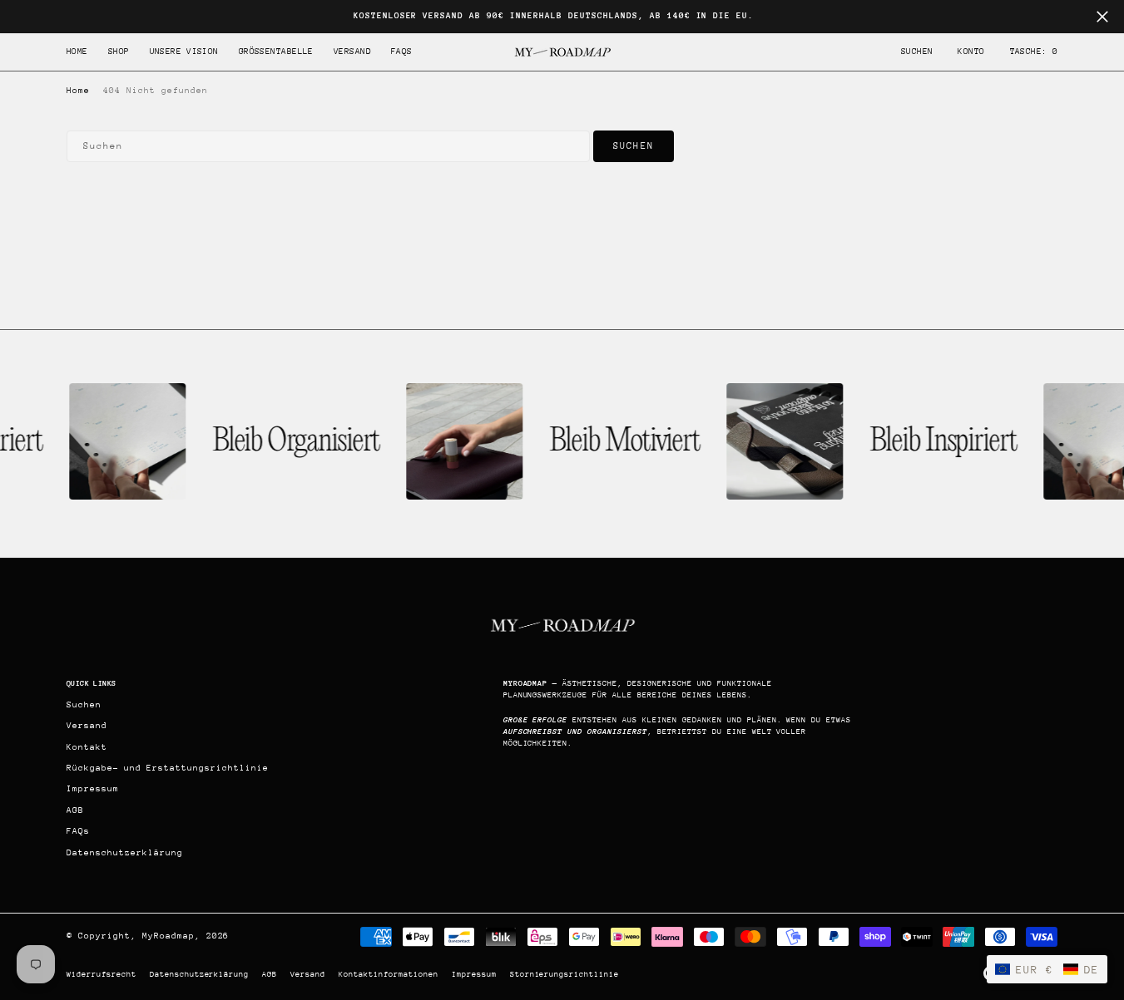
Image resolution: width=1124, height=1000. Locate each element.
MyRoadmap (168, 936)
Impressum (474, 973)
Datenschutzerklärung (200, 973)
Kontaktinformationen (388, 973)
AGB (269, 973)
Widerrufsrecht (101, 973)
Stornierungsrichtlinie (565, 973)
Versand (307, 973)
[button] (971, 52)
